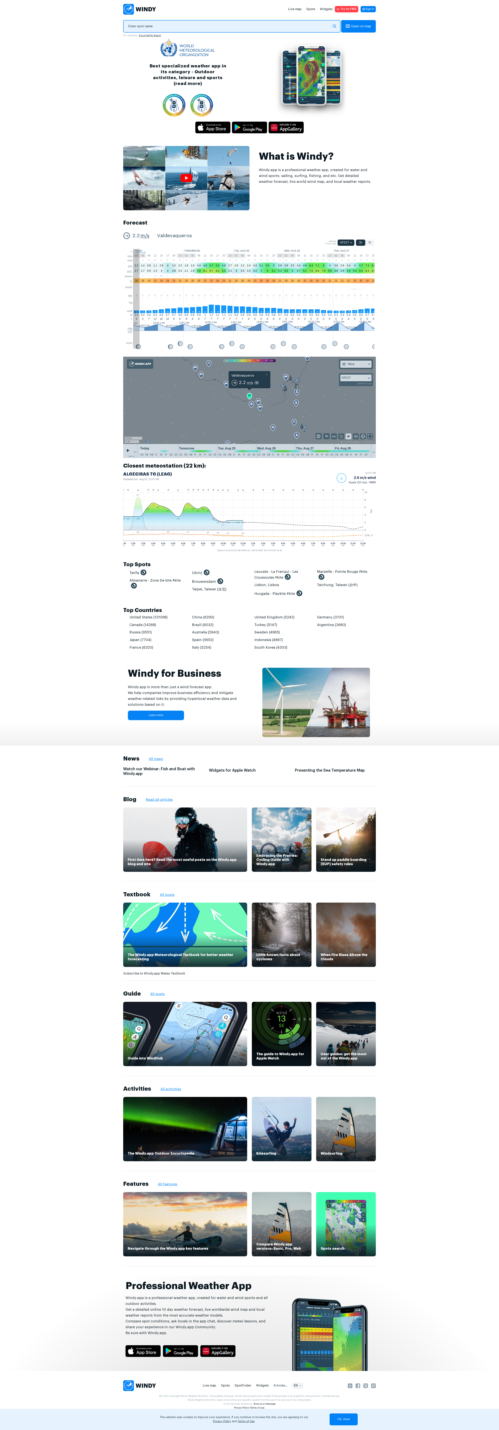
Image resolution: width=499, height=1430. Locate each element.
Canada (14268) (142, 625)
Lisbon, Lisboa (266, 585)
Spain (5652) (203, 640)
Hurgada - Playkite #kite (274, 593)
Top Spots (137, 564)
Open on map (361, 26)
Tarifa (134, 573)
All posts (167, 895)
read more (187, 83)
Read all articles (159, 799)
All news (156, 759)
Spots (310, 9)
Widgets (326, 9)
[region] (249, 400)
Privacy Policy (241, 1408)
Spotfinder (242, 1385)
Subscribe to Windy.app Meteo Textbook (154, 973)
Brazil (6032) (203, 625)
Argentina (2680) (331, 625)
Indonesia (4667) (268, 640)
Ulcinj (197, 573)
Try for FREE (349, 9)
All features (167, 1184)
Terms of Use (246, 1421)
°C (131, 281)
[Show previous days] (134, 452)
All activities (170, 1089)
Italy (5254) (201, 647)
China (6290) (203, 617)
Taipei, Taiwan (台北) (209, 589)
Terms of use (257, 1408)
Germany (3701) (330, 617)
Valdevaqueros (174, 235)
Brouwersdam (204, 581)
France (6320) (141, 647)
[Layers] (319, 436)
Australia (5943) (205, 632)
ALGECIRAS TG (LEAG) (147, 474)
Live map (295, 9)
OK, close (343, 1419)
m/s (145, 235)
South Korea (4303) (270, 647)
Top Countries (142, 610)
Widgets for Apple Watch (232, 770)
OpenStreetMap (352, 442)
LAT (130, 331)
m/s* (129, 271)
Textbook (136, 894)
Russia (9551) (140, 632)
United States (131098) (148, 617)
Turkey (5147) (265, 625)
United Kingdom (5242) (274, 617)
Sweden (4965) (267, 632)
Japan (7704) (140, 640)
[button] (356, 478)
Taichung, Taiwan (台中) (337, 585)
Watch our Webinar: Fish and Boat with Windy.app (159, 771)
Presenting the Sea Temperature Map (330, 770)
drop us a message (264, 1404)
